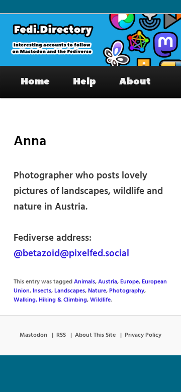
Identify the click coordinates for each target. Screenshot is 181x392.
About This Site (95, 335)
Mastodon (33, 335)
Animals (84, 281)
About (135, 81)
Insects (42, 291)
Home (35, 81)
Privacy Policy (143, 335)
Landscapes (69, 291)
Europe (129, 281)
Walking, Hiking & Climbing (50, 300)
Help (84, 81)
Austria (107, 281)
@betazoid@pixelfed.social (71, 253)
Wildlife (100, 300)
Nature (97, 291)
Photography (126, 291)
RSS (61, 335)
